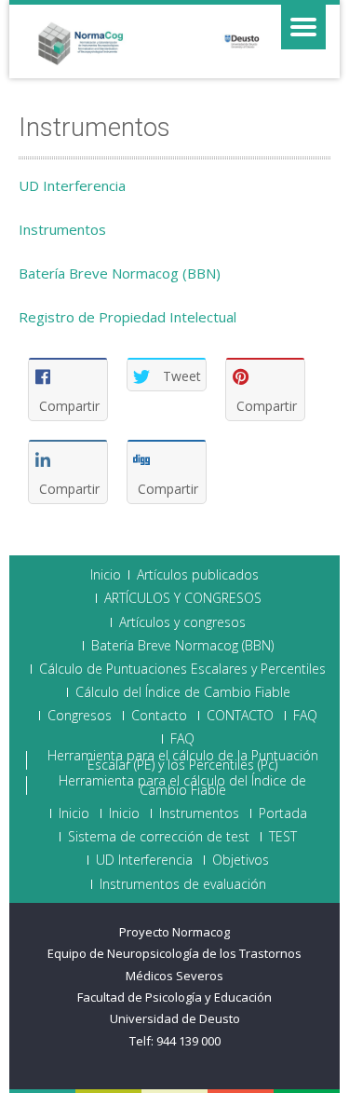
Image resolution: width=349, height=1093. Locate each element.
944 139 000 (188, 1040)
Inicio (105, 575)
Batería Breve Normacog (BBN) (120, 273)
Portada (283, 813)
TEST (283, 836)
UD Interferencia (72, 185)
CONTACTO (240, 715)
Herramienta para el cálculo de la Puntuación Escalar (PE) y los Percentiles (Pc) (182, 760)
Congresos (79, 715)
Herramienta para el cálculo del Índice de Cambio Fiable (182, 785)
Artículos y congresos (182, 622)
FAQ (305, 715)
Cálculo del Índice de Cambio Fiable (182, 692)
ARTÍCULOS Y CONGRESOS (183, 598)
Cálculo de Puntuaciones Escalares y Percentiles (182, 669)
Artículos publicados (198, 575)
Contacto (159, 715)
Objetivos (240, 860)
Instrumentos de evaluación (183, 884)
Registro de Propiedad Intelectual (127, 316)
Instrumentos (62, 229)
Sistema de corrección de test (158, 836)
